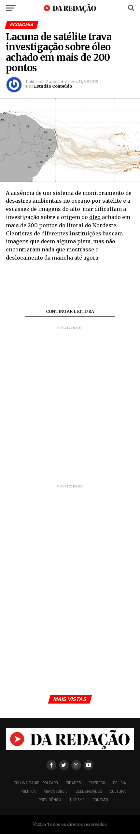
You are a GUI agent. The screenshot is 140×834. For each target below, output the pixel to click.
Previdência (50, 799)
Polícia (119, 782)
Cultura (118, 791)
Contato (100, 799)
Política (28, 791)
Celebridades (89, 791)
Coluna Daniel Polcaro (36, 782)
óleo (95, 217)
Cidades (73, 782)
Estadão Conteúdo (53, 86)
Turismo (77, 799)
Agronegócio (56, 791)
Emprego (97, 782)
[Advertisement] (70, 403)
